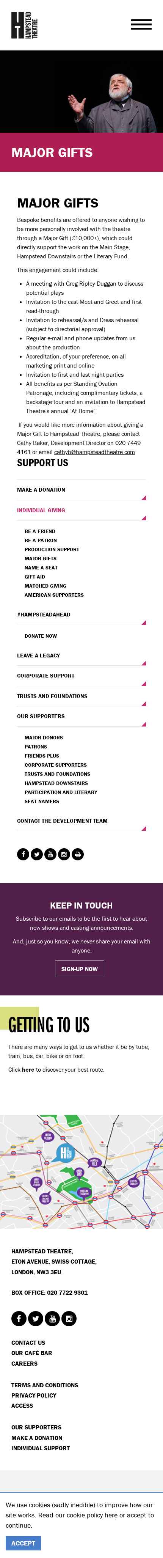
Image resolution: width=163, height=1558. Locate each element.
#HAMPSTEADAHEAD (44, 614)
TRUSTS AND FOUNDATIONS (52, 696)
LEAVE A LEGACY (38, 655)
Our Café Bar (31, 1353)
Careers (24, 1363)
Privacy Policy (33, 1395)
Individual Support (40, 1448)
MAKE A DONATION (41, 489)
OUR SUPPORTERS (41, 716)
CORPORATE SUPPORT (45, 675)
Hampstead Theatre (24, 25)
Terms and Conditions (44, 1385)
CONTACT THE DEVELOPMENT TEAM (62, 820)
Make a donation (36, 1438)
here (111, 1515)
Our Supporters (36, 1427)
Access (22, 1405)
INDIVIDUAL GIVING (41, 510)
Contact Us (28, 1342)
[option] (81, 111)
